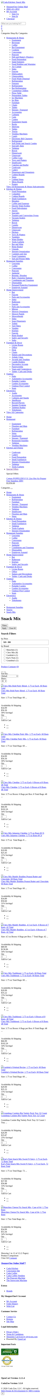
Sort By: (4, 673)
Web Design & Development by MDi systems (20, 1391)
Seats (14, 388)
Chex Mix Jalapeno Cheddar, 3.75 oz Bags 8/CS (21, 835)
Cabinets (15, 114)
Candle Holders (18, 362)
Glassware (16, 155)
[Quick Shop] (2, 684)
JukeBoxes (16, 400)
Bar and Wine (17, 244)
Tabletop (15, 148)
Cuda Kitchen (12, 1268)
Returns (9, 1319)
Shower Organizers (20, 311)
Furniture (15, 102)
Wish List (10, 1306)
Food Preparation (19, 59)
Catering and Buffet (20, 165)
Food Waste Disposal (21, 78)
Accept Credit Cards (7, 1366)
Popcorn (15, 54)
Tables (14, 107)
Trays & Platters (18, 235)
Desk (14, 350)
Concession (16, 52)
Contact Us (11, 1317)
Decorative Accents (20, 364)
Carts (14, 117)
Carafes (15, 225)
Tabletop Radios (18, 407)
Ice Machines (17, 98)
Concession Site (13, 1271)
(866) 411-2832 (12, 9)
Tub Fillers (16, 326)
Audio (14, 393)
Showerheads (17, 316)
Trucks (14, 131)
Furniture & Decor (14, 567)
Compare (13, 1258)
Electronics (11, 595)
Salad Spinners (18, 62)
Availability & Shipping (11, 705)
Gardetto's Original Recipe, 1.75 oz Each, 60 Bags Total (24, 1072)
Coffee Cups (17, 158)
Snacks (9, 610)
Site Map (10, 1321)
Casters (15, 119)
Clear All (12, 628)
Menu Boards (17, 182)
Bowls (14, 151)
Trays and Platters (19, 160)
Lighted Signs (17, 179)
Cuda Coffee (11, 1273)
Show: (4, 678)
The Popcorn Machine (15, 1278)
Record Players (18, 403)
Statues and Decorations (22, 355)
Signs (14, 177)
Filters (4, 625)
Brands (9, 1291)
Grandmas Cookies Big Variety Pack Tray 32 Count (23, 1115)
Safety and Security (20, 338)
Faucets (15, 71)
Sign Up (15, 14)
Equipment (16, 40)
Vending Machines (19, 134)
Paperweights (17, 367)
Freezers (15, 83)
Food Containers (19, 256)
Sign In (15, 16)
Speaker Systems (19, 405)
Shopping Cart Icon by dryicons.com (21, 1337)
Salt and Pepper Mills (21, 259)
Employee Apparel (19, 287)
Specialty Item (18, 146)
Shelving (15, 127)
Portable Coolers (19, 381)
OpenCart (21, 1339)
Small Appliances (19, 199)
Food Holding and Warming (23, 64)
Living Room (17, 345)
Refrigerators (17, 86)
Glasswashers (17, 76)
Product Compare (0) (10, 667)
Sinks (14, 69)
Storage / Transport (20, 110)
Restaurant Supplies (20, 440)
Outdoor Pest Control (21, 386)
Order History (12, 1304)
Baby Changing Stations (22, 278)
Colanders (16, 194)
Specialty (15, 213)
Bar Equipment (18, 47)
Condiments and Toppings (23, 280)
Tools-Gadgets (18, 242)
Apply (4, 628)
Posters (15, 184)
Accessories (17, 112)
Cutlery (15, 170)
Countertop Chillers (20, 90)
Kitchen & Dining (14, 519)
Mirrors (15, 309)
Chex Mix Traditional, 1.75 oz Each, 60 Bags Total (22, 975)
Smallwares (16, 163)
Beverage (16, 42)
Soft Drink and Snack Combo (24, 143)
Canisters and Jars (19, 254)
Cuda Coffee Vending (15, 1275)
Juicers (14, 211)
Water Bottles (17, 239)
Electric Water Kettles (21, 206)
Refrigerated (17, 141)
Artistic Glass (17, 357)
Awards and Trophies (21, 359)
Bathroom (16, 302)
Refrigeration (17, 81)
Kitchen (15, 331)
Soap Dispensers (19, 321)
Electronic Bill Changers (22, 139)
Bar (13, 292)
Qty (2, 715)
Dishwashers (17, 74)
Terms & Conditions (14, 1334)
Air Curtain (16, 66)
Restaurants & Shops (15, 495)
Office (14, 347)
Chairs (14, 105)
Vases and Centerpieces (21, 369)
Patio (14, 376)
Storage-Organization (21, 251)
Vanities (15, 328)
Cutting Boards (18, 175)
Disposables (17, 283)
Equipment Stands (19, 122)
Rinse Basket (17, 247)
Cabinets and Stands (20, 398)
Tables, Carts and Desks (22, 371)
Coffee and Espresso (20, 203)
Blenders (15, 201)
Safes (14, 340)
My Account (11, 11)
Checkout (10, 19)
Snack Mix (11, 612)
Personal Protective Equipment (25, 285)
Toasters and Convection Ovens (25, 215)
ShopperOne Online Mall (17, 7)
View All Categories (14, 412)
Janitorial (15, 273)
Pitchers (15, 232)
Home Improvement (14, 555)
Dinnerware (17, 153)
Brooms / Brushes (19, 275)
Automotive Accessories (22, 379)
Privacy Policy (12, 1332)
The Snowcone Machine (16, 1280)
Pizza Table (16, 93)
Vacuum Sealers (18, 218)
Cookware (16, 167)
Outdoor (9, 579)
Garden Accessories (20, 383)
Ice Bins (15, 100)
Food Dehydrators (19, 208)
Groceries (16, 263)
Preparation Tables (19, 95)
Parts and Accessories (21, 297)
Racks (14, 124)
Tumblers (16, 237)
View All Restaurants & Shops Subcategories (25, 187)
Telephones (16, 410)
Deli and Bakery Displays (22, 57)
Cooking (15, 50)
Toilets (14, 323)
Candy (14, 136)
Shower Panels (18, 314)
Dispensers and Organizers (23, 172)
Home (9, 492)
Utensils (15, 249)
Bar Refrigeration (19, 88)
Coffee (14, 45)
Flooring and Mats (19, 426)
